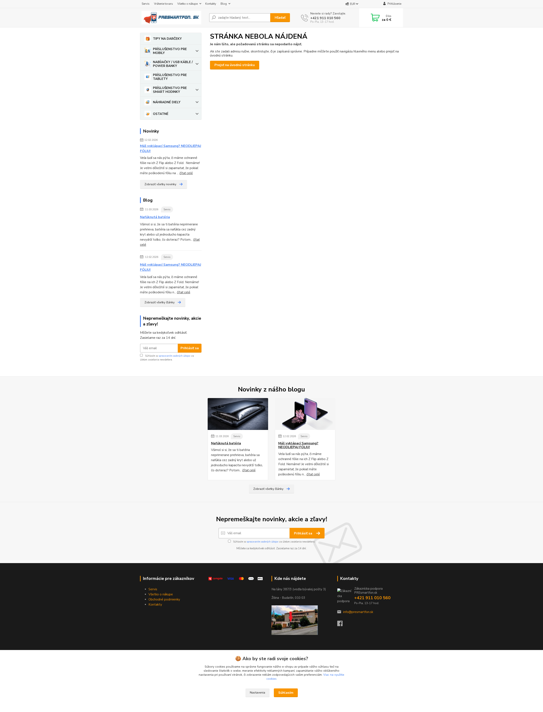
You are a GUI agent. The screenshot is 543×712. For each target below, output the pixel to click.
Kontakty (210, 4)
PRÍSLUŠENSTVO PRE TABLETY (170, 77)
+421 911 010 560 (325, 18)
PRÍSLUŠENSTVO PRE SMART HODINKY (170, 90)
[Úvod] (173, 17)
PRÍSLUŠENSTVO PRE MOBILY (170, 51)
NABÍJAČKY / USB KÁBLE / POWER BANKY (173, 64)
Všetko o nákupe (187, 4)
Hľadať (280, 17)
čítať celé (186, 173)
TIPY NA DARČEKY (167, 39)
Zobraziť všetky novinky (160, 184)
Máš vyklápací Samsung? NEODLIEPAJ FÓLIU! (170, 148)
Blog (224, 4)
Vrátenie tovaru (163, 4)
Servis (146, 4)
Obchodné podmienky (164, 599)
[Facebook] (342, 625)
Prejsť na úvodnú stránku (234, 65)
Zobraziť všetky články (159, 302)
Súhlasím (285, 692)
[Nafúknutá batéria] (238, 414)
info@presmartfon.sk (358, 612)
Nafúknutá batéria (155, 217)
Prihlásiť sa (190, 348)
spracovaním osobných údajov (174, 355)
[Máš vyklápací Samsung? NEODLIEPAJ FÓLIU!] (305, 414)
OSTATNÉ (160, 114)
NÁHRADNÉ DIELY (167, 102)
